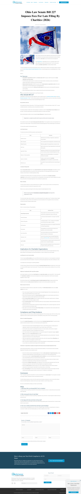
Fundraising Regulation (43, 24)
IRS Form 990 (47, 237)
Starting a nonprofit (19, 489)
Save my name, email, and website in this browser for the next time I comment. (34, 441)
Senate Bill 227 (39, 61)
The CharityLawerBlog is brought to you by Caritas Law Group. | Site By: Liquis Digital (26, 492)
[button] (37, 2)
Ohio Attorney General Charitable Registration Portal (32, 69)
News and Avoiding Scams (52, 489)
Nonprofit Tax (62, 489)
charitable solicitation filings (51, 96)
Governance (29, 489)
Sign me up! (48, 482)
